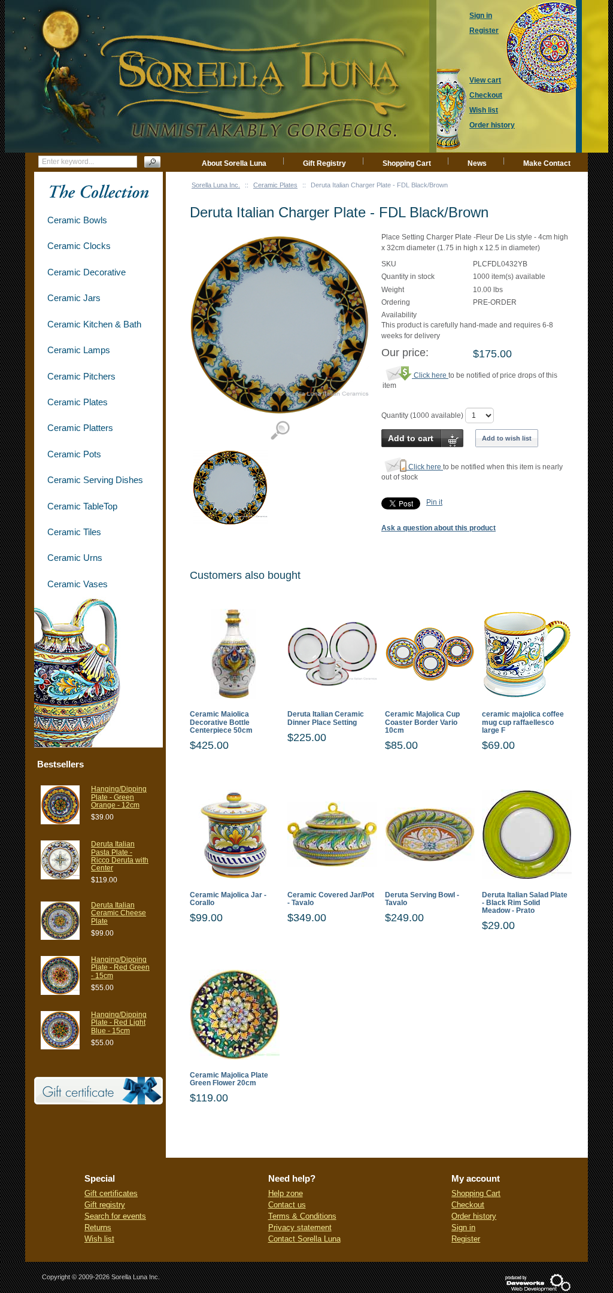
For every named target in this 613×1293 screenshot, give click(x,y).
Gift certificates (111, 1193)
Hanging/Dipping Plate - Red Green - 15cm (120, 967)
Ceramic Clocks (79, 246)
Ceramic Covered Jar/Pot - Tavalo (330, 899)
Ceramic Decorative (86, 272)
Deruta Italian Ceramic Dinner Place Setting (325, 718)
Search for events (115, 1216)
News (477, 163)
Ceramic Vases (77, 584)
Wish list (99, 1238)
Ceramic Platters (80, 428)
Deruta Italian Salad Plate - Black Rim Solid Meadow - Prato (525, 903)
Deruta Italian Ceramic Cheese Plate (118, 913)
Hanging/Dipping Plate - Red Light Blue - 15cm (119, 1022)
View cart (485, 80)
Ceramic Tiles (74, 532)
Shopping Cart (407, 163)
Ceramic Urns (74, 558)
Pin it (434, 502)
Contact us (287, 1204)
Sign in (463, 1227)
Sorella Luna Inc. (216, 185)
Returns (97, 1227)
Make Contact (546, 163)
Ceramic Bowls (77, 220)
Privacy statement (300, 1227)
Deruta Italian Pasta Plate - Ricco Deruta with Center (119, 856)
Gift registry (104, 1204)
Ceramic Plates (275, 185)
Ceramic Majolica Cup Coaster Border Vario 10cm (422, 722)
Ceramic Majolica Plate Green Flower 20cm (229, 1079)
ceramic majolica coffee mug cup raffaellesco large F (523, 722)
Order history (473, 1216)
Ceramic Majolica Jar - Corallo (228, 899)
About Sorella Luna (234, 163)
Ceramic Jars (74, 298)
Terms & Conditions (302, 1216)
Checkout (467, 1204)
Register (465, 1238)
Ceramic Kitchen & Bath (94, 324)
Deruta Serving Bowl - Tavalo (422, 899)
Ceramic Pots (74, 454)
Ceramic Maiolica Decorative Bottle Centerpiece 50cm (221, 722)
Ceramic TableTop (82, 506)
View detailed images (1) (279, 430)
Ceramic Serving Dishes (95, 480)
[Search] (152, 162)
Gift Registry (324, 163)
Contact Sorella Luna (304, 1238)
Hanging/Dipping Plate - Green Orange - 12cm (119, 797)
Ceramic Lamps (78, 350)
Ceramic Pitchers (81, 376)
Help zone (285, 1193)
